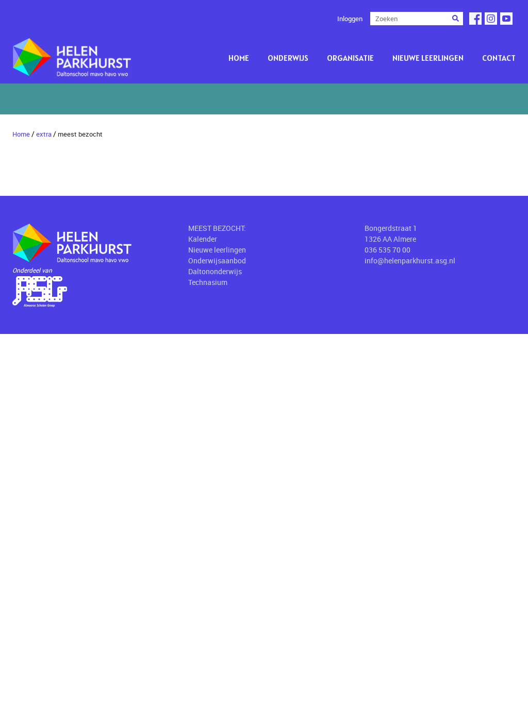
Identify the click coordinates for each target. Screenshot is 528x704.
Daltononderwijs (215, 271)
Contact (499, 58)
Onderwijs (288, 58)
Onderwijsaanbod (217, 260)
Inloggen (349, 18)
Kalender (202, 239)
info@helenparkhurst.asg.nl (410, 260)
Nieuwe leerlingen (428, 58)
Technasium (207, 282)
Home (238, 58)
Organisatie (350, 58)
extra (44, 134)
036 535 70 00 (387, 250)
